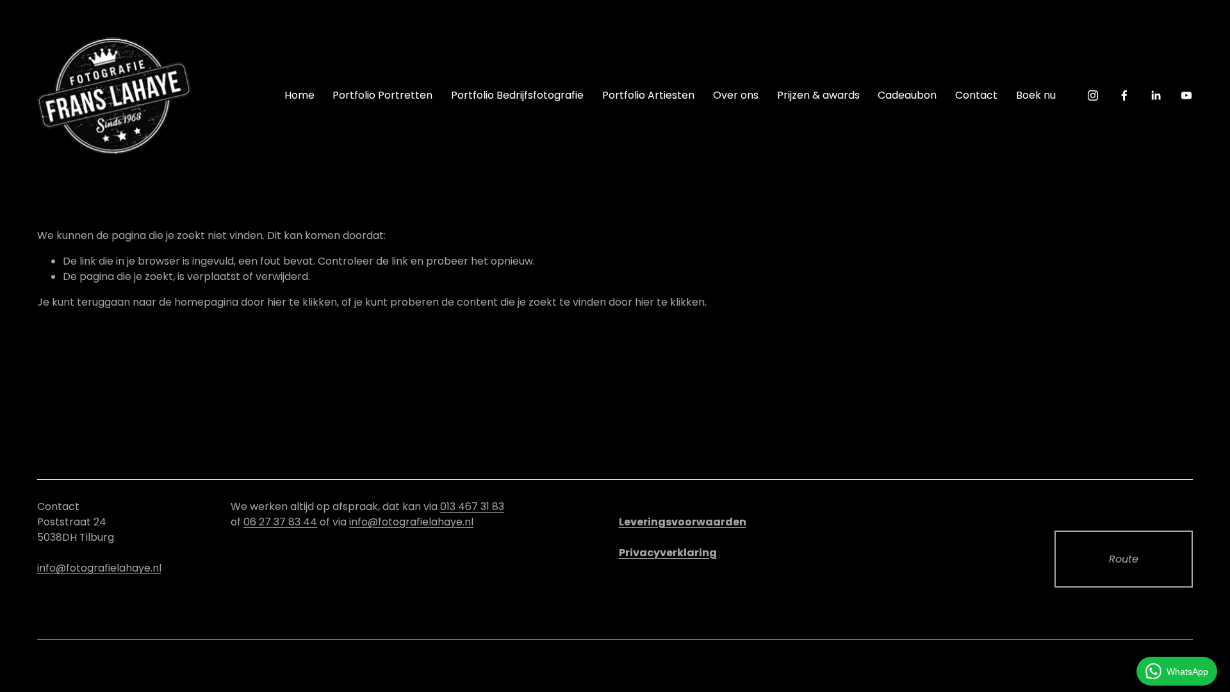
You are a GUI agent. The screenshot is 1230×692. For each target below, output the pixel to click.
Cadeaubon (907, 95)
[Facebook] (1124, 95)
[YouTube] (1186, 95)
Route (1123, 559)
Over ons (735, 95)
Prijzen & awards (818, 95)
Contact (976, 95)
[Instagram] (1092, 95)
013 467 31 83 (472, 506)
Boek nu (1036, 95)
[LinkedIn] (1155, 95)
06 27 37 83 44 (280, 522)
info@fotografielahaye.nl (99, 568)
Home (299, 95)
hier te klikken (302, 302)
